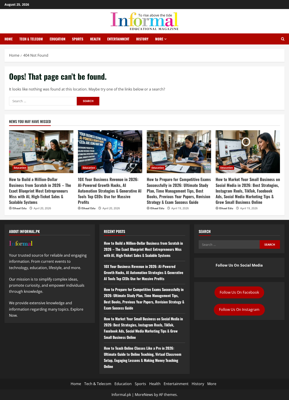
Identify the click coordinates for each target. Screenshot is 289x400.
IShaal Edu (19, 208)
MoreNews (144, 394)
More (159, 38)
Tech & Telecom (31, 38)
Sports (77, 38)
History (142, 38)
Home (9, 38)
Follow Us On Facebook (239, 292)
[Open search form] (282, 39)
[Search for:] (43, 101)
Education (57, 38)
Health (95, 38)
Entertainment (118, 38)
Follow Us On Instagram (239, 309)
